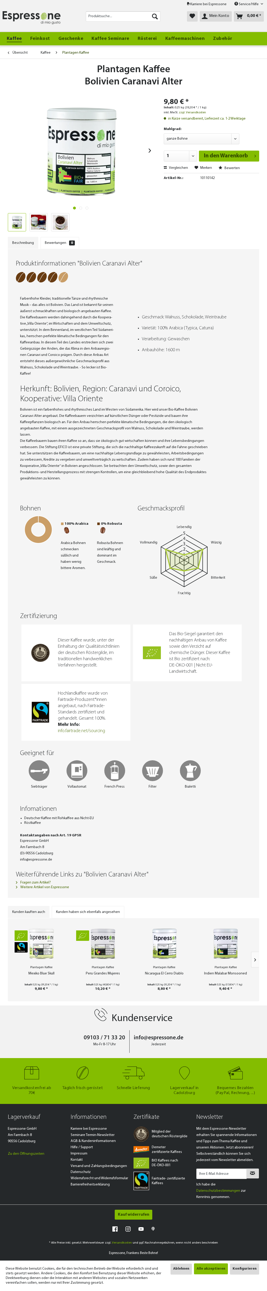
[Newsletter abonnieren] (252, 1173)
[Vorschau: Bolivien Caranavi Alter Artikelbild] (17, 222)
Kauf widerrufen (133, 1215)
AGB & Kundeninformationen (93, 1141)
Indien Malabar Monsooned (225, 973)
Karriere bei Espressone (208, 4)
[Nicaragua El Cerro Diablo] (164, 943)
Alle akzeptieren (211, 1269)
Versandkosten (122, 1242)
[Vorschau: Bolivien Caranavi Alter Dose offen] (60, 222)
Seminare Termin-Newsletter (92, 1135)
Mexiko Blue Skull (41, 973)
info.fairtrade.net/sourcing (81, 731)
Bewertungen (59, 243)
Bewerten (232, 168)
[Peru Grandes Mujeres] (103, 943)
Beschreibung (23, 243)
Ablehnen (181, 1269)
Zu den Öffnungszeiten (26, 1154)
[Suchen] (154, 16)
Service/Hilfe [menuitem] (248, 4)
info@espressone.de (158, 1038)
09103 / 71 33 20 (104, 1038)
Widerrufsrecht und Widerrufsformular (99, 1178)
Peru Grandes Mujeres (103, 973)
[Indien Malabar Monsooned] (225, 943)
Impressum (79, 1154)
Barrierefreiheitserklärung (90, 1185)
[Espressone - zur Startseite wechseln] (31, 17)
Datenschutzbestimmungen (218, 1191)
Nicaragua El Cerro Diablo (164, 973)
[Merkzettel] (192, 16)
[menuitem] (123, 16)
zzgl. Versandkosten (192, 112)
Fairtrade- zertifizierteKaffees (168, 1181)
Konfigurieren (245, 1269)
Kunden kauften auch (28, 912)
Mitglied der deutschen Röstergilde (169, 1134)
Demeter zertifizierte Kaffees (167, 1149)
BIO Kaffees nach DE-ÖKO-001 (165, 1163)
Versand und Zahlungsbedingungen (99, 1166)
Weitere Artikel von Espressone (44, 887)
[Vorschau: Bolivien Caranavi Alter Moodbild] (38, 222)
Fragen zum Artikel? (35, 883)
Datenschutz (81, 1172)
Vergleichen (178, 168)
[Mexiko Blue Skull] (41, 943)
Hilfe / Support (82, 1147)
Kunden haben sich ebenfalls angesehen (88, 912)
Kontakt (77, 1160)
